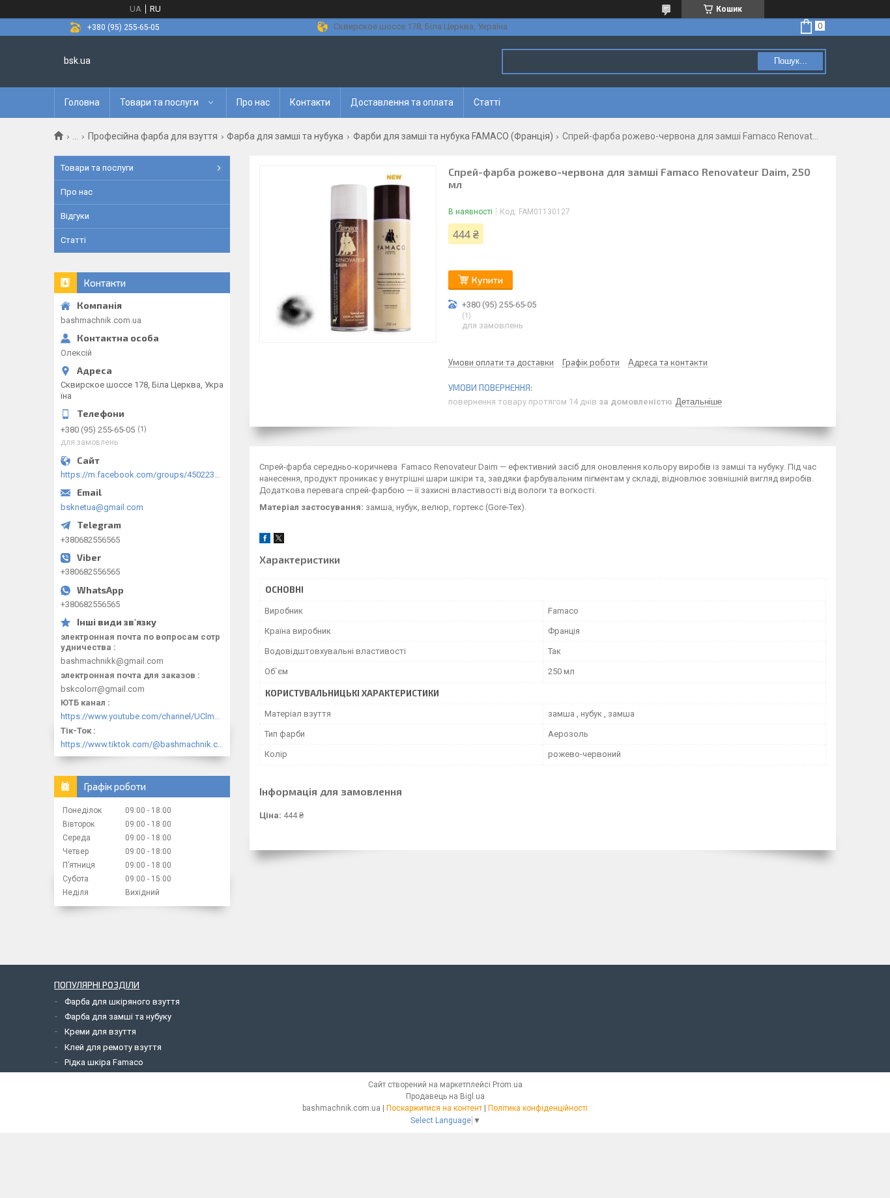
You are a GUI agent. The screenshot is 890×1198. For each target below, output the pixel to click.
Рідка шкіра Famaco (104, 1062)
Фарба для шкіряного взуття (122, 1001)
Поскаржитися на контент (434, 1108)
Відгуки (75, 216)
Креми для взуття (100, 1031)
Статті (487, 102)
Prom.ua (508, 1084)
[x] (279, 540)
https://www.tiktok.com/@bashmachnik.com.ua (142, 744)
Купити (487, 279)
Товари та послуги (159, 102)
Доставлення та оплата (402, 102)
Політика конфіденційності (538, 1108)
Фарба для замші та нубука (285, 136)
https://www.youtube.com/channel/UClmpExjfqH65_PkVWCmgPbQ (142, 716)
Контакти (310, 102)
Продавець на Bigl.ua (445, 1096)
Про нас (253, 102)
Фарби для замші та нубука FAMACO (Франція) (453, 136)
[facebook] (264, 540)
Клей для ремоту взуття (113, 1047)
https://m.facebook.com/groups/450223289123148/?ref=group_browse (142, 474)
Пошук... (790, 61)
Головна (82, 102)
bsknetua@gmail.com (102, 507)
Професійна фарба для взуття (153, 136)
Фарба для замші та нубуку (118, 1016)
